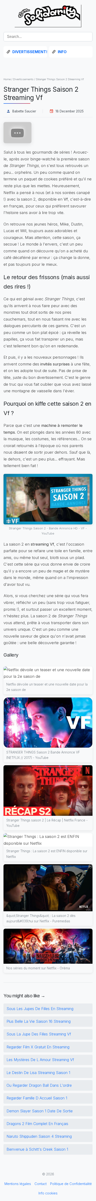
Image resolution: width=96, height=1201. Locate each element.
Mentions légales (17, 1184)
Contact (40, 1184)
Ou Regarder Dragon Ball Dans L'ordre (39, 1085)
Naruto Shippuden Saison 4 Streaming (39, 1136)
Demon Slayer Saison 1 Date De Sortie (40, 1111)
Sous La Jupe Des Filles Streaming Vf (39, 1034)
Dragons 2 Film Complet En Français (37, 1123)
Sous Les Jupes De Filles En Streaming (40, 1008)
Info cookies (48, 1193)
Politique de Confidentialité (71, 1184)
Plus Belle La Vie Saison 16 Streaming (39, 1021)
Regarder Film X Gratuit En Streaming (38, 1047)
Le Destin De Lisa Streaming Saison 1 (38, 1072)
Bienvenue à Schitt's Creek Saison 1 (37, 1149)
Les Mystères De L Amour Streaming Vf (40, 1059)
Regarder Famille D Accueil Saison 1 (37, 1098)
